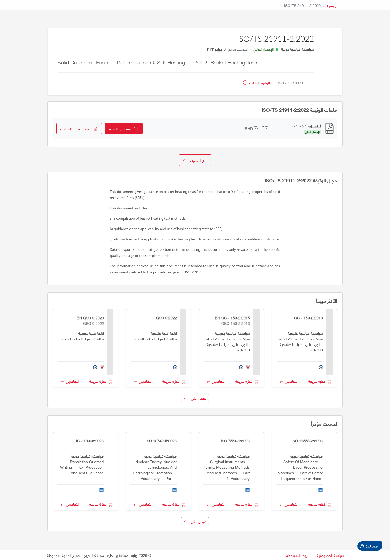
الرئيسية (332, 5)
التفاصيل (290, 381)
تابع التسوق (197, 160)
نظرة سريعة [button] (317, 381)
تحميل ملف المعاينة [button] (76, 128)
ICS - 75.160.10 (291, 82)
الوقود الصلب (259, 82)
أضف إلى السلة (121, 128)
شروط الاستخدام (298, 555)
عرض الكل (197, 398)
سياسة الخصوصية (330, 555)
